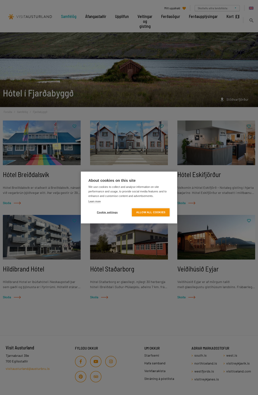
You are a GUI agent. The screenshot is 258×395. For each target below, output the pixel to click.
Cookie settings (107, 212)
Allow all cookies (150, 212)
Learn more (94, 201)
